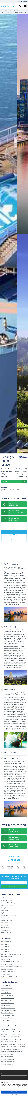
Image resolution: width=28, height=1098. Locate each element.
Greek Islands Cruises (7, 1003)
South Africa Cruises (7, 1013)
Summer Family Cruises (8, 971)
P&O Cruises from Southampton (10, 1049)
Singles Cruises (5, 930)
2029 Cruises (5, 951)
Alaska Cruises (5, 985)
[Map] (14, 552)
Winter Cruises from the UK (9, 976)
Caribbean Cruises (6, 1000)
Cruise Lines (9, 11)
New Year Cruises (6, 964)
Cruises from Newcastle (8, 1062)
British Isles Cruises (7, 995)
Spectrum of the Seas (6, 12)
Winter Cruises (5, 974)
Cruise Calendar (6, 942)
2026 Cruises (5, 944)
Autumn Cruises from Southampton (11, 954)
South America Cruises (8, 1015)
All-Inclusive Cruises (7, 898)
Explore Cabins (14, 536)
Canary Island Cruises (7, 998)
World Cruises (5, 1020)
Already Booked (22, 1)
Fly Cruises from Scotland (8, 913)
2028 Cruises (5, 949)
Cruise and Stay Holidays (8, 903)
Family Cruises (5, 908)
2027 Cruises (5, 946)
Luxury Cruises (5, 918)
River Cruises (5, 925)
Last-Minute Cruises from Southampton (13, 1047)
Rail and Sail (4, 923)
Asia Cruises (4, 990)
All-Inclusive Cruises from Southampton (13, 1044)
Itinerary (14, 532)
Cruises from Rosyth (7, 1064)
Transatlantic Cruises (7, 1018)
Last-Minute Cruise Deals (8, 915)
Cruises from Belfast (7, 1057)
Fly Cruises (4, 910)
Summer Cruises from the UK (9, 969)
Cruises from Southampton (9, 1042)
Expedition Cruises (6, 905)
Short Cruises (5, 928)
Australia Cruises (6, 993)
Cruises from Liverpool (8, 1059)
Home (3, 11)
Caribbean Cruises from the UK (10, 1034)
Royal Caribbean (18, 11)
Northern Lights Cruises (8, 1010)
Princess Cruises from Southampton (12, 1052)
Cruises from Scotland (7, 1054)
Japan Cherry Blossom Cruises (10, 961)
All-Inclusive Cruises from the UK (10, 1032)
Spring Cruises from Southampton (11, 966)
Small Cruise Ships (6, 933)
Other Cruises (14, 539)
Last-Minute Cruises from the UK (11, 1039)
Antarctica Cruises (6, 988)
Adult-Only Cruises (6, 900)
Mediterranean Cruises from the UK (11, 1037)
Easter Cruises (5, 959)
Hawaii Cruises (5, 1005)
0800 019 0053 (22, 476)
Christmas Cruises (6, 956)
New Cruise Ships (6, 920)
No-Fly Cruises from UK (8, 1029)
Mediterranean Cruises (8, 1008)
